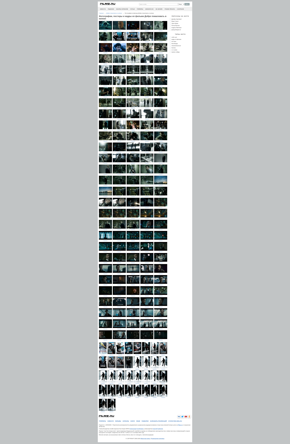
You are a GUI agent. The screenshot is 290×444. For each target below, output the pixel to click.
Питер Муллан (176, 25)
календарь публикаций (158, 421)
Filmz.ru (180, 425)
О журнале (180, 9)
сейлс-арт (174, 37)
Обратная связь (145, 438)
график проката (170, 9)
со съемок (174, 50)
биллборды (175, 43)
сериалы (126, 421)
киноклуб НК (149, 9)
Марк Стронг (175, 21)
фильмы (118, 421)
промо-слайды (176, 52)
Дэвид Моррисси (176, 29)
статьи (132, 9)
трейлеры (140, 9)
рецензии (111, 9)
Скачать (105, 30)
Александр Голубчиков (137, 428)
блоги (132, 421)
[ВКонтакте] (179, 416)
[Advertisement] (181, 79)
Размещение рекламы (157, 438)
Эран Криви (175, 23)
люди (138, 421)
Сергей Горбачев (158, 428)
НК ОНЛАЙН (159, 9)
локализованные (176, 45)
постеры (174, 41)
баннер (174, 47)
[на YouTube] (185, 416)
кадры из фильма (176, 39)
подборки (145, 421)
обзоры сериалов (122, 9)
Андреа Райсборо (176, 27)
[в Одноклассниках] (189, 416)
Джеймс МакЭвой (176, 19)
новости (103, 9)
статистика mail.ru (175, 421)
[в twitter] (182, 416)
